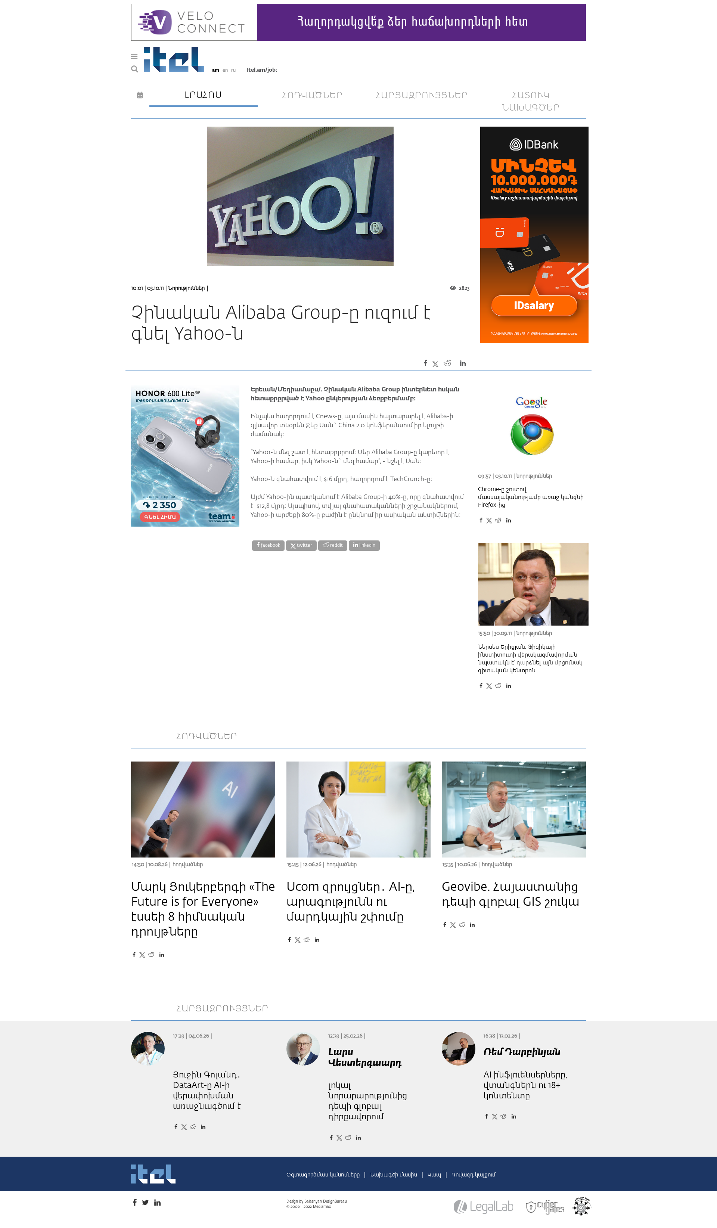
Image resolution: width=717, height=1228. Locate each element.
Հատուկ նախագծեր (531, 102)
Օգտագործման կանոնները (323, 1175)
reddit (336, 545)
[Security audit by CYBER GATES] (545, 1207)
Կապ (435, 1175)
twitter (304, 545)
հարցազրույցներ (422, 95)
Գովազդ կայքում (473, 1175)
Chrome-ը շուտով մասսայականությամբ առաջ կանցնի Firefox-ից (531, 497)
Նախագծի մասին (394, 1175)
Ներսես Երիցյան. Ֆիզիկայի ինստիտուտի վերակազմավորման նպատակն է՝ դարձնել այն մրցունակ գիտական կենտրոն (530, 658)
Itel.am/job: (261, 70)
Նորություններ (186, 288)
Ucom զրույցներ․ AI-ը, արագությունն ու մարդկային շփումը (350, 902)
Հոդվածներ (188, 864)
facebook (270, 545)
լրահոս (203, 95)
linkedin (366, 545)
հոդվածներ (312, 95)
